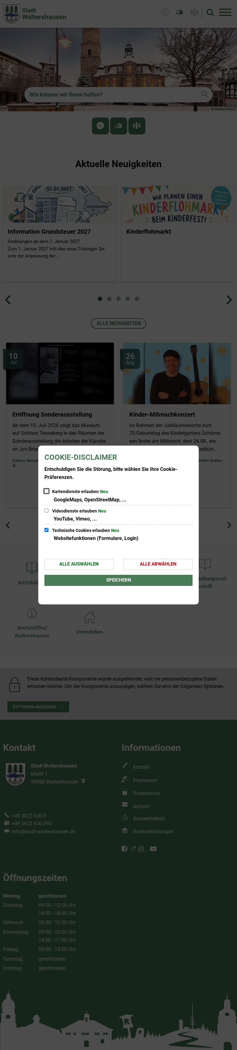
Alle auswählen (79, 564)
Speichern (118, 580)
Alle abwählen (158, 564)
